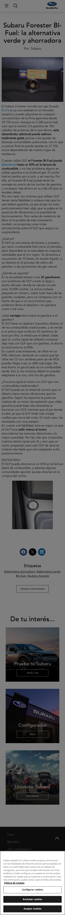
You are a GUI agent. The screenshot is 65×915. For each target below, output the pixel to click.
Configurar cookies (32, 889)
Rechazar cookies (32, 899)
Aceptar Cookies (33, 908)
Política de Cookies (14, 883)
